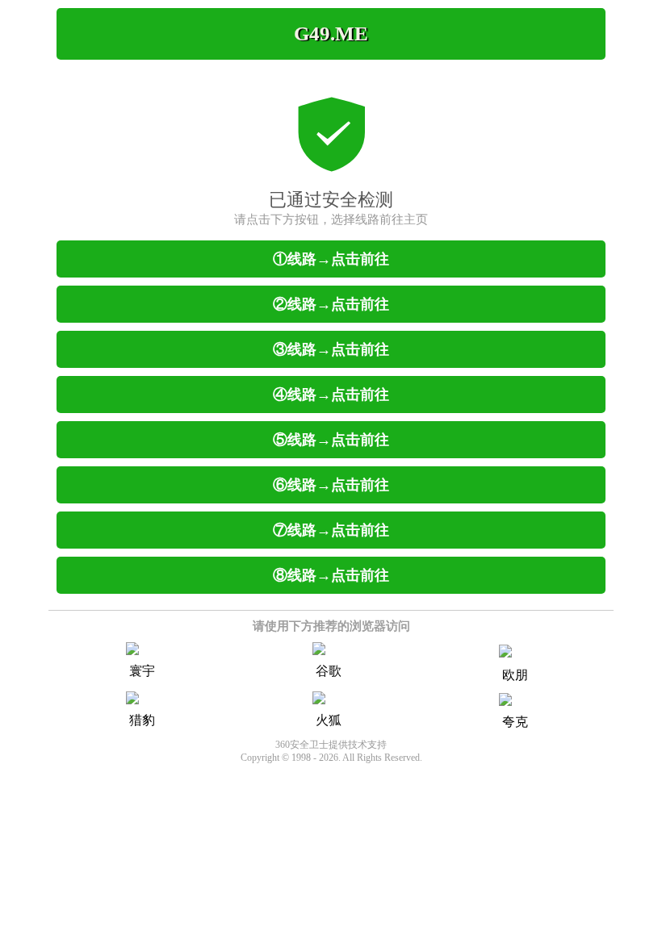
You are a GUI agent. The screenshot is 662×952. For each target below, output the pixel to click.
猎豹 (142, 720)
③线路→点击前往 (331, 349)
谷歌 (328, 671)
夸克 (515, 722)
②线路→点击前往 (331, 304)
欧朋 (515, 675)
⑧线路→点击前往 (331, 575)
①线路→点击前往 (331, 259)
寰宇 (142, 671)
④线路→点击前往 (331, 394)
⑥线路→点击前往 (331, 485)
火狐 (328, 720)
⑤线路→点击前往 (331, 440)
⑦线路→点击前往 (331, 530)
